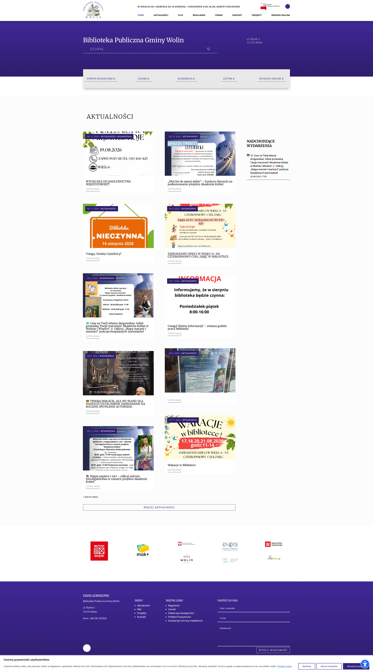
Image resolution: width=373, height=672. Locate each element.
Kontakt (141, 616)
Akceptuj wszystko (356, 666)
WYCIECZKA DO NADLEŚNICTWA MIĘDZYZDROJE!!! (108, 183)
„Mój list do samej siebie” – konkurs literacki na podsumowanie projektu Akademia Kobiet (200, 183)
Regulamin (174, 605)
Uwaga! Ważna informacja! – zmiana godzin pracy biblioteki (197, 327)
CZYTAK (227, 78)
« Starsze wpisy (90, 496)
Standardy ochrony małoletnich (185, 620)
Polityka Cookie (284, 666)
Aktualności (108, 136)
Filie (139, 609)
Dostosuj (306, 666)
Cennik (172, 609)
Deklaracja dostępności (181, 613)
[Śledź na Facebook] (287, 6)
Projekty (141, 613)
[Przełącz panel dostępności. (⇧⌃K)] (365, 664)
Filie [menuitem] (180, 15)
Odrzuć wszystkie (329, 666)
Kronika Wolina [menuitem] (280, 15)
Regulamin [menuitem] (199, 15)
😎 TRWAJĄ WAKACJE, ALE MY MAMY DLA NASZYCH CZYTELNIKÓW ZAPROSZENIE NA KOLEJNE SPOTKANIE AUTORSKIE (115, 403)
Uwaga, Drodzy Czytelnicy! (103, 254)
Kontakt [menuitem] (237, 15)
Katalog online (270, 78)
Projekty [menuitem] (257, 15)
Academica (185, 78)
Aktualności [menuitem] (161, 15)
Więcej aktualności (159, 507)
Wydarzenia (124, 136)
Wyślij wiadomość (273, 650)
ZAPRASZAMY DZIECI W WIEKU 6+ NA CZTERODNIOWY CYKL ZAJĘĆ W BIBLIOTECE (198, 255)
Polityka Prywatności (179, 616)
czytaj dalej (93, 188)
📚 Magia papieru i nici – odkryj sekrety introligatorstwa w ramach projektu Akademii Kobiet (116, 478)
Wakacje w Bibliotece (182, 465)
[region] (186, 663)
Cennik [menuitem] (219, 15)
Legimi (142, 78)
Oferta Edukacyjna (100, 78)
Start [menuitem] (141, 15)
